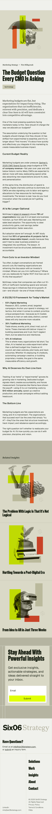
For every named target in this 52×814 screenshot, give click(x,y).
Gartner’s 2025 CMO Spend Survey (25, 164)
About (32, 781)
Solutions (34, 761)
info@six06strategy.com (24, 746)
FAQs (31, 810)
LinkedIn (6, 807)
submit (8, 749)
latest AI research (22, 214)
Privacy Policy (34, 804)
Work (32, 768)
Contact (33, 788)
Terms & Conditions (36, 807)
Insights (33, 775)
